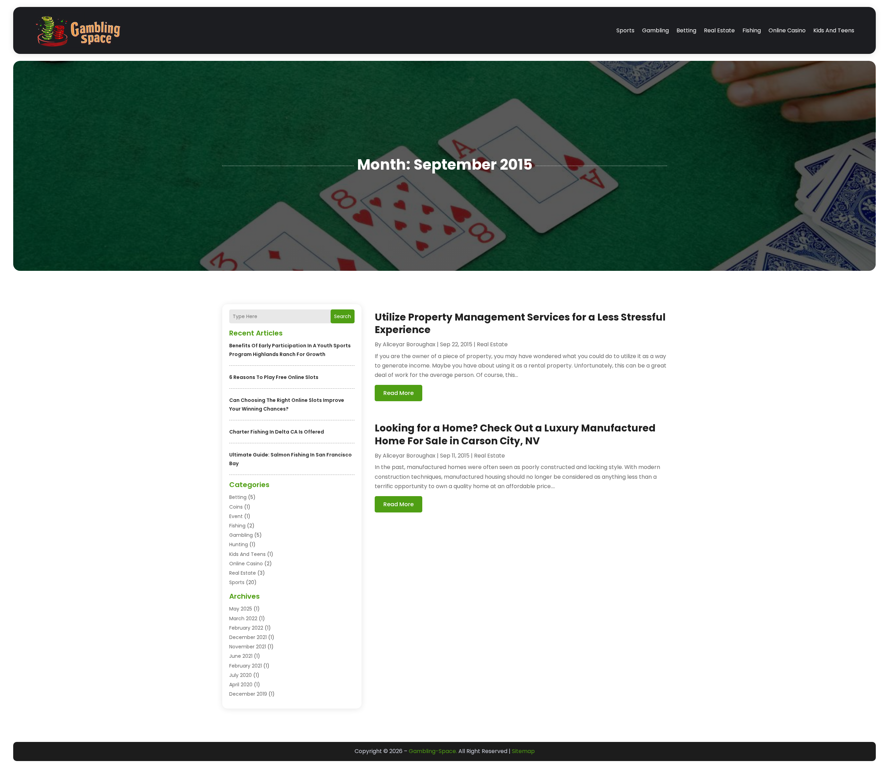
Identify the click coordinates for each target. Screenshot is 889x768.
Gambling (655, 30)
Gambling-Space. (433, 751)
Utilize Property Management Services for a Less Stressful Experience (520, 323)
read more (398, 393)
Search (342, 316)
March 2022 (243, 618)
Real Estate (719, 30)
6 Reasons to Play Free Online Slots (273, 377)
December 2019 (248, 693)
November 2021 (247, 646)
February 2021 (245, 665)
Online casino (787, 30)
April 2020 (240, 684)
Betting (686, 30)
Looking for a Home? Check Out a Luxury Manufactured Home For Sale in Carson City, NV (515, 434)
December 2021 (248, 637)
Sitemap (523, 751)
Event (236, 516)
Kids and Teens (833, 30)
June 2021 (240, 656)
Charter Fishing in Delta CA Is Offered (276, 431)
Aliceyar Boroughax (409, 344)
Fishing (751, 30)
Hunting (238, 544)
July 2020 (240, 675)
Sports (625, 30)
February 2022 (246, 627)
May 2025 (240, 608)
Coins (236, 506)
